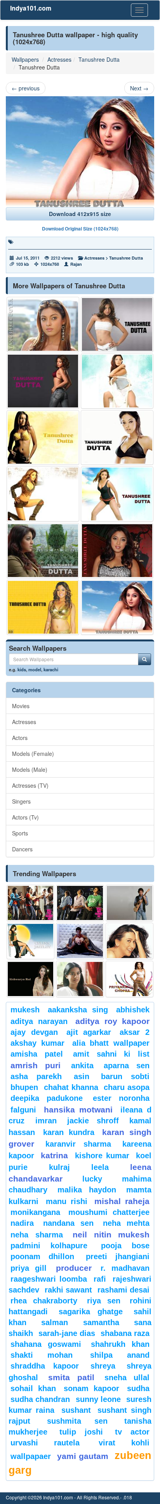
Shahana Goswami (45, 1344)
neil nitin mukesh (111, 1234)
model (34, 669)
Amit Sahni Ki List (111, 1054)
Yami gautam (83, 1456)
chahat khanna (71, 1087)
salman (60, 1322)
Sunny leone (98, 1399)
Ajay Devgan (34, 1032)
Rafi (100, 1279)
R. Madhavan (125, 1268)
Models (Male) (29, 769)
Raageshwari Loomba (48, 1279)
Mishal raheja (122, 1201)
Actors (20, 738)
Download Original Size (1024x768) (80, 228)
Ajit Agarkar (88, 1032)
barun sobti (125, 1076)
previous (26, 88)
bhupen (24, 1087)
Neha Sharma (36, 1234)
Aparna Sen (127, 1065)
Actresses (59, 59)
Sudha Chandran (40, 1399)
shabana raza (125, 1333)
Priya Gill (28, 1268)
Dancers (22, 849)
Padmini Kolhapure (48, 1245)
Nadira (22, 1223)
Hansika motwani (78, 1109)
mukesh (25, 1009)
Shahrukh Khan (120, 1344)
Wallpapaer (30, 1456)
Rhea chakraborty (43, 1300)
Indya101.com (30, 7)
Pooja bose (125, 1245)
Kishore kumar (102, 1155)
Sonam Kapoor (91, 1388)
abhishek (133, 1009)
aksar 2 (135, 1032)
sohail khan (33, 1388)
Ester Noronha (121, 1098)
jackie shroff (93, 1120)
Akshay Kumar (37, 1043)
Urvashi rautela (45, 1442)
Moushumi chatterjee (109, 1212)
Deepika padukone (46, 1098)
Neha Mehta (126, 1223)
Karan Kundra (68, 1132)
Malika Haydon (86, 1189)
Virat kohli (124, 1442)
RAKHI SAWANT (68, 1290)
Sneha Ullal (127, 1377)
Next (139, 88)
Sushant (76, 1410)
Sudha (138, 1388)
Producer (74, 1267)
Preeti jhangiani (118, 1256)
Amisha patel (36, 1054)
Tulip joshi (81, 1432)
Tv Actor (132, 1432)
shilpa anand (120, 1355)
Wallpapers (25, 59)
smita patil (71, 1377)
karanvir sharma (78, 1144)
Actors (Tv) (25, 817)
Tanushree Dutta (99, 59)
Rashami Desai (123, 1290)
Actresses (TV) (30, 785)
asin (81, 1076)
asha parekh (36, 1076)
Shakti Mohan (41, 1355)
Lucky (92, 1179)
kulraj (59, 1167)
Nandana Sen (68, 1223)
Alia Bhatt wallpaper (111, 1043)
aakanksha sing (78, 1009)
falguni (23, 1109)
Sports (20, 833)
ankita (82, 1065)
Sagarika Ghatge (91, 1311)
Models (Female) (33, 753)
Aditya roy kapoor (112, 1021)
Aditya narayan (39, 1021)
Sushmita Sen (77, 1421)
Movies (21, 706)
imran (46, 1120)
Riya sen (103, 1300)
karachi (50, 669)
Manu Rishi (66, 1201)
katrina (54, 1155)
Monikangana (35, 1212)
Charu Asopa (127, 1087)
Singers (21, 801)
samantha (101, 1322)
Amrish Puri (35, 1065)
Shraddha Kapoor (44, 1366)
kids (21, 669)
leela (100, 1167)
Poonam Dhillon (42, 1256)
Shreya (102, 1366)
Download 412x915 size (80, 214)
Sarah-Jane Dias (66, 1333)
